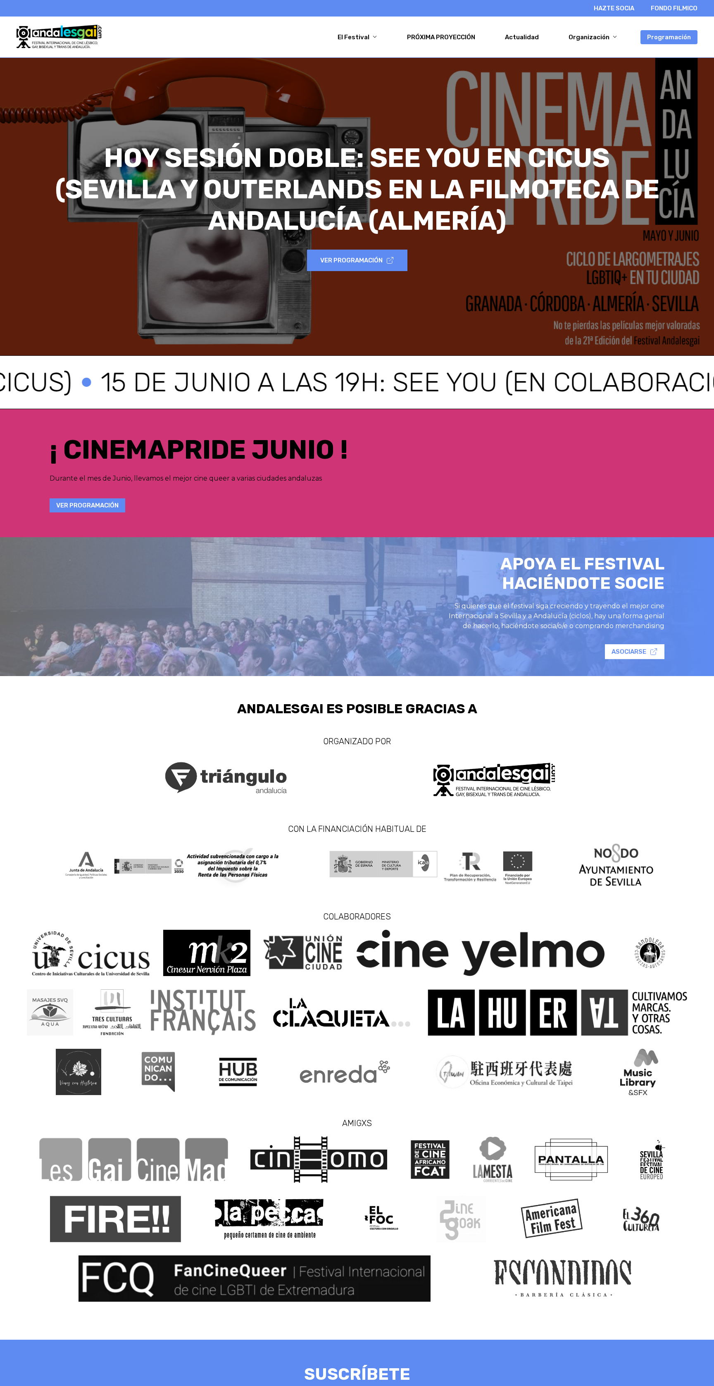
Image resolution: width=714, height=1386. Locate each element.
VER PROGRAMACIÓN (351, 260)
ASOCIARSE (629, 651)
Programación (669, 37)
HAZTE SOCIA (614, 8)
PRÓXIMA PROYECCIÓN (441, 37)
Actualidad (522, 37)
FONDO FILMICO (674, 8)
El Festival (354, 37)
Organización (590, 37)
